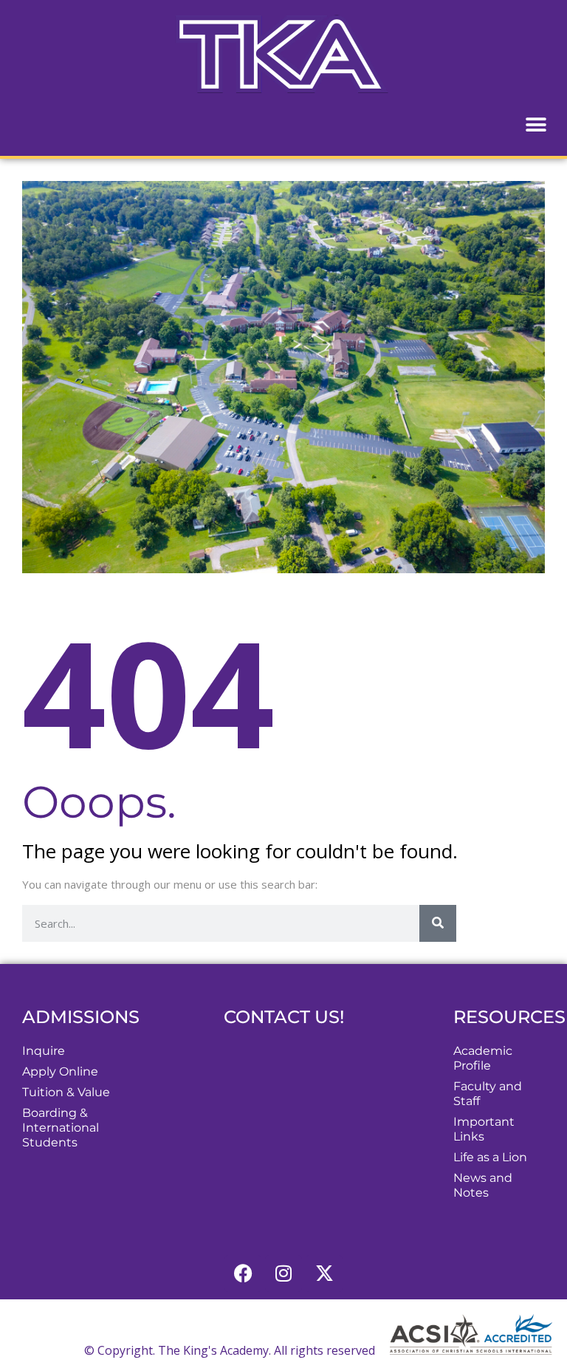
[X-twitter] (324, 1273)
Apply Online (60, 1071)
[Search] (437, 923)
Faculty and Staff (487, 1093)
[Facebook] (242, 1273)
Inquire (43, 1051)
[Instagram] (283, 1273)
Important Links (484, 1129)
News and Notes (482, 1185)
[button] (535, 124)
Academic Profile (482, 1058)
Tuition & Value (66, 1092)
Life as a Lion (490, 1157)
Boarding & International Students (60, 1127)
